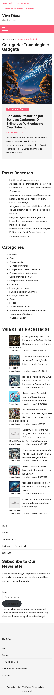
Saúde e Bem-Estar (19, 306)
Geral (12, 299)
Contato (30, 8)
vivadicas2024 (17, 132)
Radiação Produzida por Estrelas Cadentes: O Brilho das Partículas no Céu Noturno (24, 121)
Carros (13, 258)
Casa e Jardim (16, 262)
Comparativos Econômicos (23, 280)
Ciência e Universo (19, 265)
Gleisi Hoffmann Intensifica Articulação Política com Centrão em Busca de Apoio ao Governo (29, 232)
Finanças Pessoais (18, 295)
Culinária (13, 284)
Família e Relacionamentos (23, 291)
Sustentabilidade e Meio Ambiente (27, 310)
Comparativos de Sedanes (23, 273)
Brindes (13, 254)
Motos (12, 302)
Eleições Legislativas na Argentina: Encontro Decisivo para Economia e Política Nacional (28, 221)
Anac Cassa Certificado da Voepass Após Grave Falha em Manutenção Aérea (36, 453)
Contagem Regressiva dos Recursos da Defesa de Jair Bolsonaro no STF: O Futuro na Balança (30, 198)
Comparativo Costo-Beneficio (25, 269)
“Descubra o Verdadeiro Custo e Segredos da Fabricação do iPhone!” (35, 397)
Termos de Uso (23, 3)
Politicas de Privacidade (13, 8)
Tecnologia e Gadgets (18, 109)
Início (4, 3)
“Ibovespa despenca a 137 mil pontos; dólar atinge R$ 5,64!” (36, 486)
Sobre (12, 3)
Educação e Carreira (20, 288)
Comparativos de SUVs (21, 276)
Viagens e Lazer (17, 317)
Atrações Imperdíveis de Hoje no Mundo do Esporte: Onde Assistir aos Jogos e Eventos (30, 210)
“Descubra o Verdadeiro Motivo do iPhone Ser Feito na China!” (36, 470)
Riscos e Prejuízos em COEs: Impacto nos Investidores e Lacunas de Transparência (37, 380)
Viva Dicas (11, 15)
